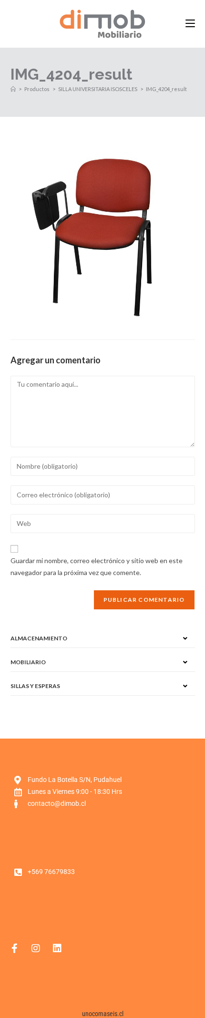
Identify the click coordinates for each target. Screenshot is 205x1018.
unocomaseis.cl (102, 1014)
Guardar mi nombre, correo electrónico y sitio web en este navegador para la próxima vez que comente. (96, 566)
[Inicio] (13, 89)
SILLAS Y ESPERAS (35, 685)
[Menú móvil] (190, 23)
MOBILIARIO (28, 662)
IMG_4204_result (166, 89)
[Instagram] (35, 948)
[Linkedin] (57, 948)
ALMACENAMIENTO (38, 638)
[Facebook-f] (14, 948)
